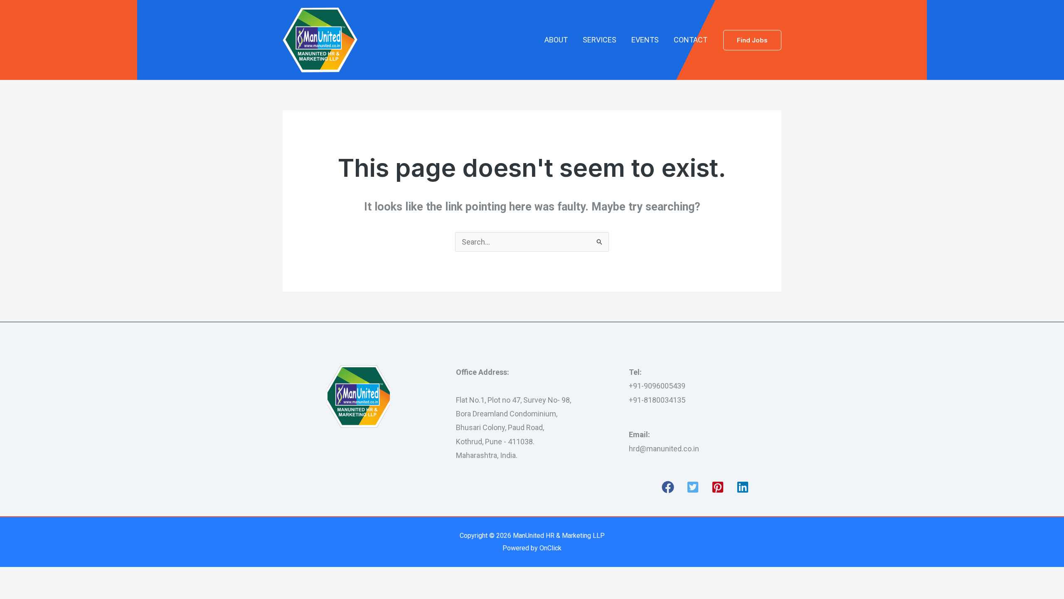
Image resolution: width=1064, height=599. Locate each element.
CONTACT (690, 39)
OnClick (550, 548)
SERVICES (599, 39)
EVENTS (645, 39)
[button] (752, 40)
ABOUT (556, 39)
